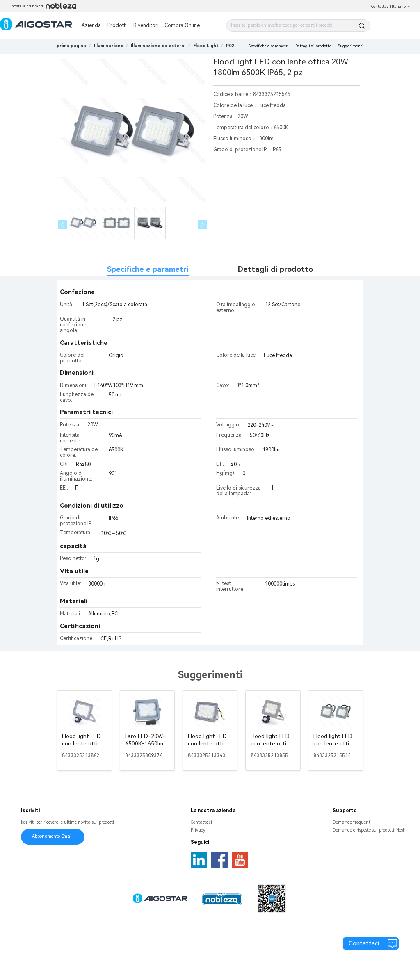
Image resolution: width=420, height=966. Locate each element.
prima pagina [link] (71, 45)
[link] (108, 45)
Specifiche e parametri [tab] (148, 269)
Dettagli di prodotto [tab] (275, 269)
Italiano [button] (399, 7)
